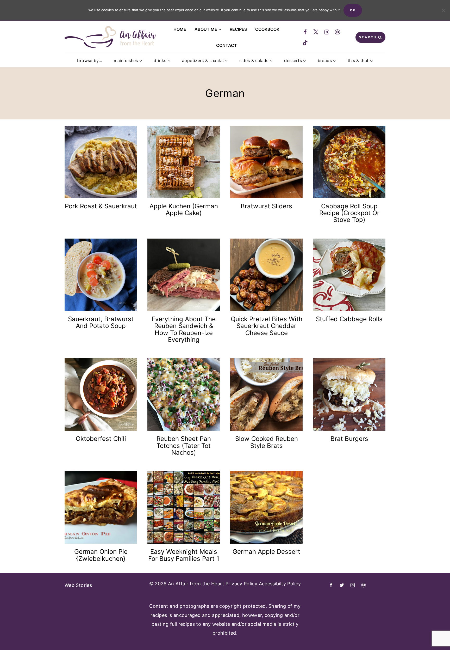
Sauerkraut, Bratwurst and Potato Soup (101, 322)
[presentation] (101, 162)
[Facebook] (305, 32)
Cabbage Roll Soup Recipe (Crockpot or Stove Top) (349, 213)
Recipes (238, 29)
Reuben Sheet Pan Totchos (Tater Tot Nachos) (184, 445)
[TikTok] (305, 43)
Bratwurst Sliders (266, 206)
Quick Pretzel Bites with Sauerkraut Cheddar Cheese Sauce (266, 326)
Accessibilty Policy (280, 583)
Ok (352, 10)
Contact (226, 45)
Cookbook (267, 29)
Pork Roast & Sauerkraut (101, 206)
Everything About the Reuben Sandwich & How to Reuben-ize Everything (184, 329)
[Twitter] (316, 32)
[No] (443, 10)
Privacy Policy (241, 583)
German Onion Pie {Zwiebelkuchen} (101, 555)
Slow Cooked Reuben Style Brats (266, 442)
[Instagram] (327, 32)
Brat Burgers (349, 438)
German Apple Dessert (266, 551)
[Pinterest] (338, 32)
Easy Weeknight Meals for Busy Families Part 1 (183, 555)
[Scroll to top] (423, 633)
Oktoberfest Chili (101, 438)
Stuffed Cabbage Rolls (349, 319)
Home (179, 29)
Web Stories (78, 585)
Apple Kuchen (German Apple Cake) (183, 209)
